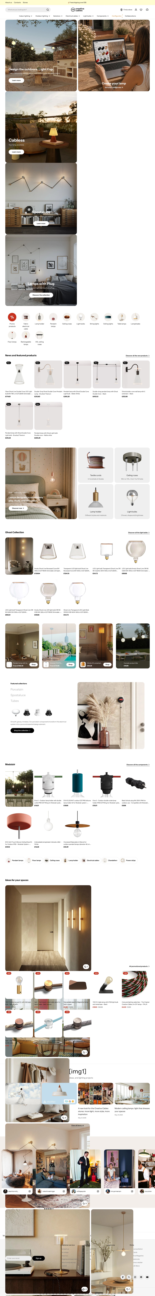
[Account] (136, 9)
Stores (25, 2)
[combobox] (28, 9)
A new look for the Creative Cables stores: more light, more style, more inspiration (94, 1111)
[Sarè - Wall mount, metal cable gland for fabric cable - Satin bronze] (48, 985)
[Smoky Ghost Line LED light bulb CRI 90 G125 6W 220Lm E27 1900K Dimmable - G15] (48, 593)
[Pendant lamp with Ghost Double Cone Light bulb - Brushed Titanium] (19, 416)
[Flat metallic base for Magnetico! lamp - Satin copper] (77, 985)
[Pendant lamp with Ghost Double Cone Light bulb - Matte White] (77, 374)
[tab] (17, 689)
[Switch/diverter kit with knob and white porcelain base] (37, 712)
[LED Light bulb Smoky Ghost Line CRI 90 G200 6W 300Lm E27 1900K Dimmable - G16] (136, 551)
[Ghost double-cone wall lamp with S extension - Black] (136, 374)
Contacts (17, 2)
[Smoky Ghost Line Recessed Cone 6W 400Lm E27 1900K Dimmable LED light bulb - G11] (48, 551)
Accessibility (79, 1290)
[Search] (47, 9)
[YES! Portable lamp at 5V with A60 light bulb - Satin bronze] (19, 985)
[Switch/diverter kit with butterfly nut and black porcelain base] (48, 712)
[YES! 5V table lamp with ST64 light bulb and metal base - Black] (107, 985)
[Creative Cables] (19, 556)
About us (8, 2)
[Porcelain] (111, 715)
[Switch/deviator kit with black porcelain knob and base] (27, 712)
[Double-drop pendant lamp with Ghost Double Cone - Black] (107, 374)
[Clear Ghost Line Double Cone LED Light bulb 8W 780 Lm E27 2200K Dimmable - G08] (19, 374)
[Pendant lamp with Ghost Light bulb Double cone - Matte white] (48, 416)
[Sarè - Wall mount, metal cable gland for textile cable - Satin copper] (19, 1023)
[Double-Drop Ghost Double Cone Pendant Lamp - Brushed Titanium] (48, 374)
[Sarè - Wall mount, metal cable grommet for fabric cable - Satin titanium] (77, 1023)
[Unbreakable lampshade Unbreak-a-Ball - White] (48, 825)
